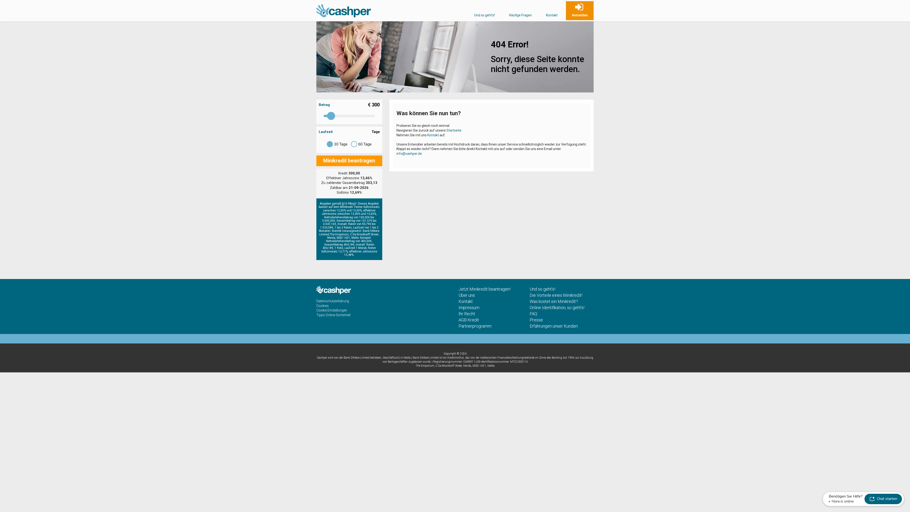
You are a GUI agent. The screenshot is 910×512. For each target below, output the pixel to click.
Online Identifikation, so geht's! (557, 307)
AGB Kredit (469, 319)
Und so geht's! (484, 15)
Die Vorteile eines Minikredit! (556, 295)
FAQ (533, 313)
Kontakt (552, 15)
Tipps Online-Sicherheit (333, 315)
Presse (536, 319)
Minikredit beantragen (349, 161)
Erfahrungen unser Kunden (554, 326)
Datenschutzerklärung (332, 301)
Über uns (467, 295)
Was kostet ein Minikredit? (554, 301)
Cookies (322, 306)
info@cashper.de (409, 153)
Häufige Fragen (520, 15)
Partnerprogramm (475, 326)
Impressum (469, 307)
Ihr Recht (467, 313)
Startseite (453, 130)
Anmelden (580, 15)
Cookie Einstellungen (331, 310)
